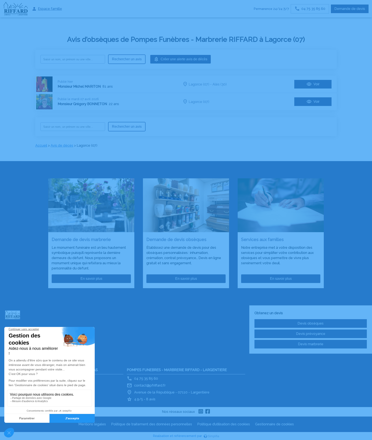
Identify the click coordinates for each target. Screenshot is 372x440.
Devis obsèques (311, 323)
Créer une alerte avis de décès (184, 59)
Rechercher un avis (127, 59)
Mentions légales (92, 424)
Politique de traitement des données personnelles (151, 424)
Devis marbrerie (310, 344)
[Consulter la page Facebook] (207, 412)
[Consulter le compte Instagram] (200, 412)
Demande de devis (349, 9)
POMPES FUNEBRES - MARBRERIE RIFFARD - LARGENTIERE (177, 370)
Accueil (41, 145)
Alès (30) (219, 84)
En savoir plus (91, 278)
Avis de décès (62, 145)
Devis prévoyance (310, 334)
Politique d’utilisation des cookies (223, 424)
